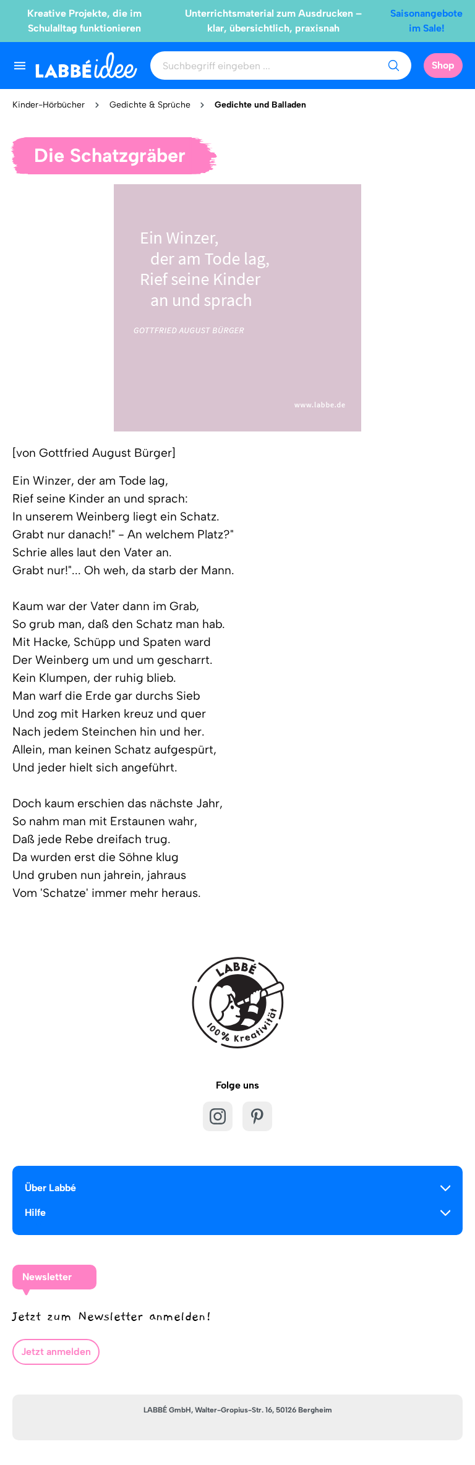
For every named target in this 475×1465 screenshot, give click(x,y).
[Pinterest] (257, 1116)
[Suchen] (393, 65)
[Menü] (20, 65)
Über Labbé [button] (50, 1188)
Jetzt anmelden (56, 1351)
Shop (443, 65)
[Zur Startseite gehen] (86, 65)
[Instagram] (218, 1116)
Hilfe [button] (35, 1212)
